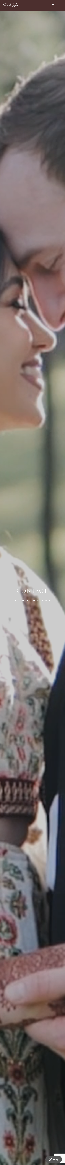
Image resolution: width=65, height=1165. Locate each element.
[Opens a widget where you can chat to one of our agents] (53, 1159)
